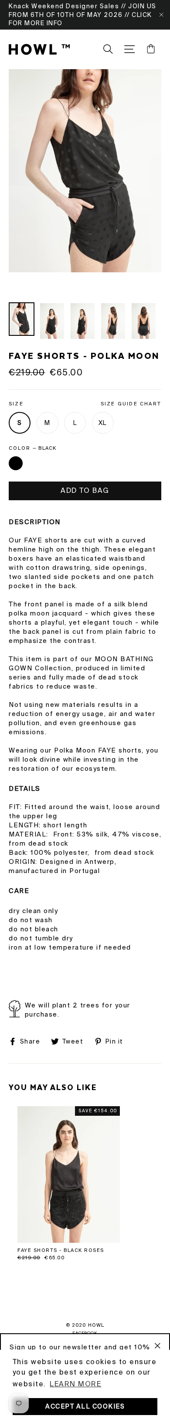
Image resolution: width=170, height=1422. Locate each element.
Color (32, 448)
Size (85, 404)
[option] (85, 170)
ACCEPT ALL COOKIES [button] (85, 1406)
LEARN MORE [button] (75, 1384)
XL (103, 423)
